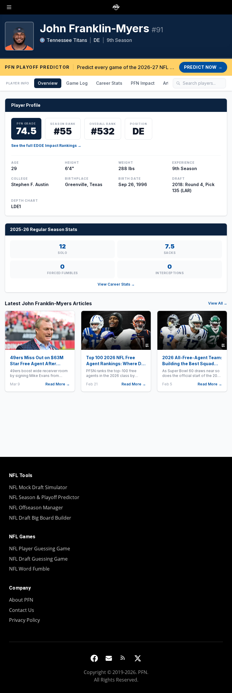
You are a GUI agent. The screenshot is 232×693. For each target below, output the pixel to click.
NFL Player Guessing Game (39, 548)
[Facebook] (94, 658)
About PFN (21, 599)
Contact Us (21, 610)
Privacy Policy (24, 620)
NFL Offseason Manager (36, 507)
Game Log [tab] (77, 83)
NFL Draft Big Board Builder (40, 517)
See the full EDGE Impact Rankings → (46, 145)
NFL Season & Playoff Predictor (44, 497)
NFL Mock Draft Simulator (38, 487)
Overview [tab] (48, 83)
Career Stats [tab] (109, 83)
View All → (217, 303)
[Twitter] (138, 658)
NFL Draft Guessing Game (38, 558)
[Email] (109, 658)
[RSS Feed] (123, 658)
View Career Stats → (116, 284)
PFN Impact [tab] (143, 83)
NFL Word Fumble (29, 568)
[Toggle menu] (9, 7)
